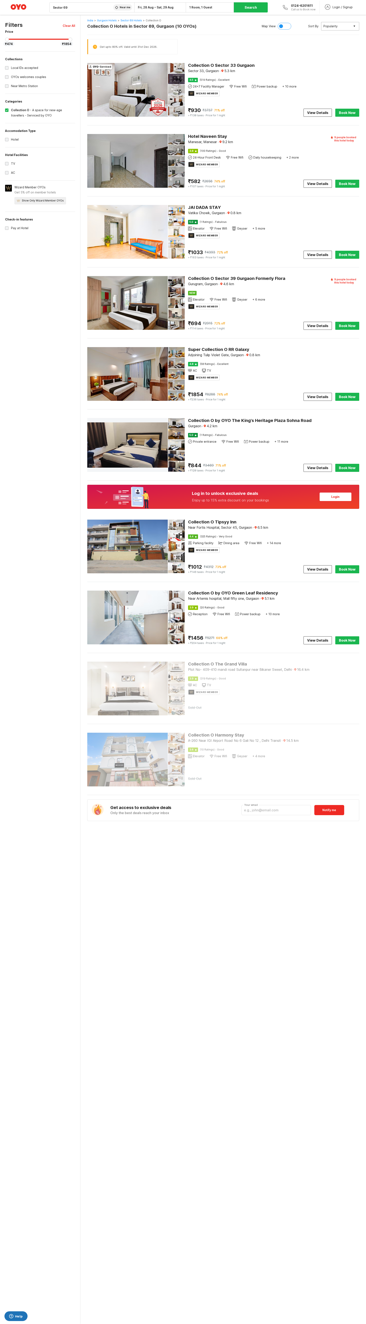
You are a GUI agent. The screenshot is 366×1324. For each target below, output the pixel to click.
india (90, 20)
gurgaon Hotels (107, 20)
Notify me (329, 810)
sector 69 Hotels (131, 20)
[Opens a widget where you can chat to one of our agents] (16, 1316)
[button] (69, 26)
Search (251, 7)
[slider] (7, 39)
